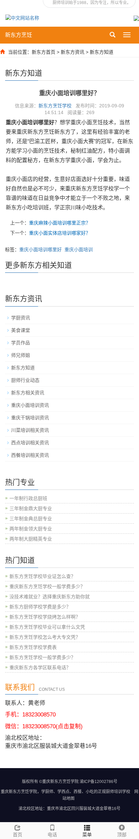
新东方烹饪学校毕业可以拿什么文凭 (47, 627)
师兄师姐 (20, 355)
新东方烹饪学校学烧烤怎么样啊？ (44, 617)
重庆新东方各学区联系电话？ (40, 667)
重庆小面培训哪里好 (40, 249)
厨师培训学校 (118, 791)
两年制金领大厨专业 (30, 528)
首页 (17, 834)
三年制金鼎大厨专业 (30, 508)
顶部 (122, 834)
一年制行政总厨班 (28, 498)
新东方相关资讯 (27, 392)
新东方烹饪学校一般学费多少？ (42, 657)
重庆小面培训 (78, 249)
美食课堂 (20, 330)
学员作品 (20, 342)
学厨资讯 (20, 317)
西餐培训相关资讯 (30, 455)
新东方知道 (101, 52)
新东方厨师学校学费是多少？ (40, 606)
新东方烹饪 (18, 35)
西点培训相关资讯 (30, 442)
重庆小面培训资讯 (30, 405)
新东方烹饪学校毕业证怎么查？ (42, 576)
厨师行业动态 (25, 380)
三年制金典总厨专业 (30, 518)
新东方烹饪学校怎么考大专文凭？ (44, 637)
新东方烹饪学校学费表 (33, 647)
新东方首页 (43, 52)
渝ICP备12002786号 (98, 781)
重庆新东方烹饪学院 (19, 791)
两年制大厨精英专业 (30, 539)
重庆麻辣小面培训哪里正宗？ (59, 223)
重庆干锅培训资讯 (30, 417)
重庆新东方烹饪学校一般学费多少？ (47, 586)
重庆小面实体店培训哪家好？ (59, 233)
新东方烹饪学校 (55, 105)
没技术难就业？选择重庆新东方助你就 (49, 596)
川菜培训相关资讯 (30, 430)
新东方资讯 (72, 52)
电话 (52, 834)
